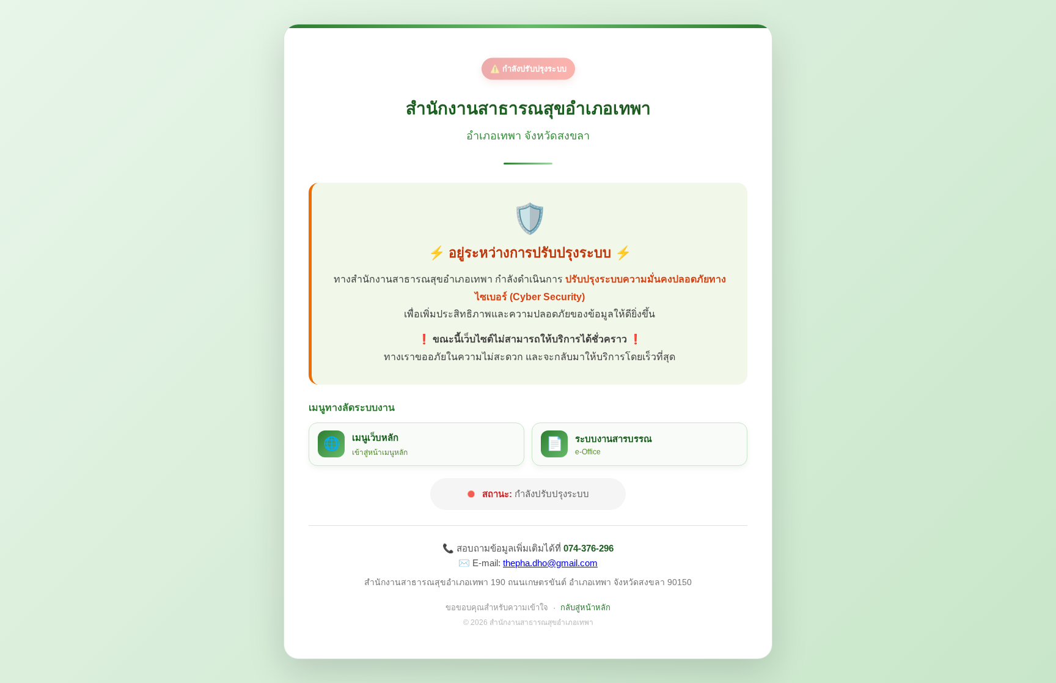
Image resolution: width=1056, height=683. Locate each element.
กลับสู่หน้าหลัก (585, 607)
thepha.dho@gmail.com (550, 563)
